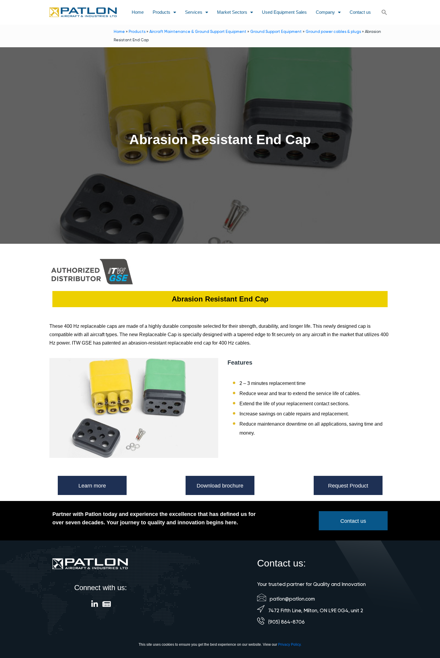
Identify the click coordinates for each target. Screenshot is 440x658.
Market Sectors (232, 12)
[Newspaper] (106, 604)
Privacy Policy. (289, 644)
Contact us (360, 12)
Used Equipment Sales (284, 12)
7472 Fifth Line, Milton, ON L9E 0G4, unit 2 (315, 610)
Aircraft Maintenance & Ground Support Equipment (197, 31)
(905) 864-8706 (286, 622)
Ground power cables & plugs (333, 31)
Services (193, 12)
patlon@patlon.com (292, 599)
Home (138, 12)
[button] (384, 12)
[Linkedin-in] (94, 604)
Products (161, 12)
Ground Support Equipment (276, 31)
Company (325, 12)
